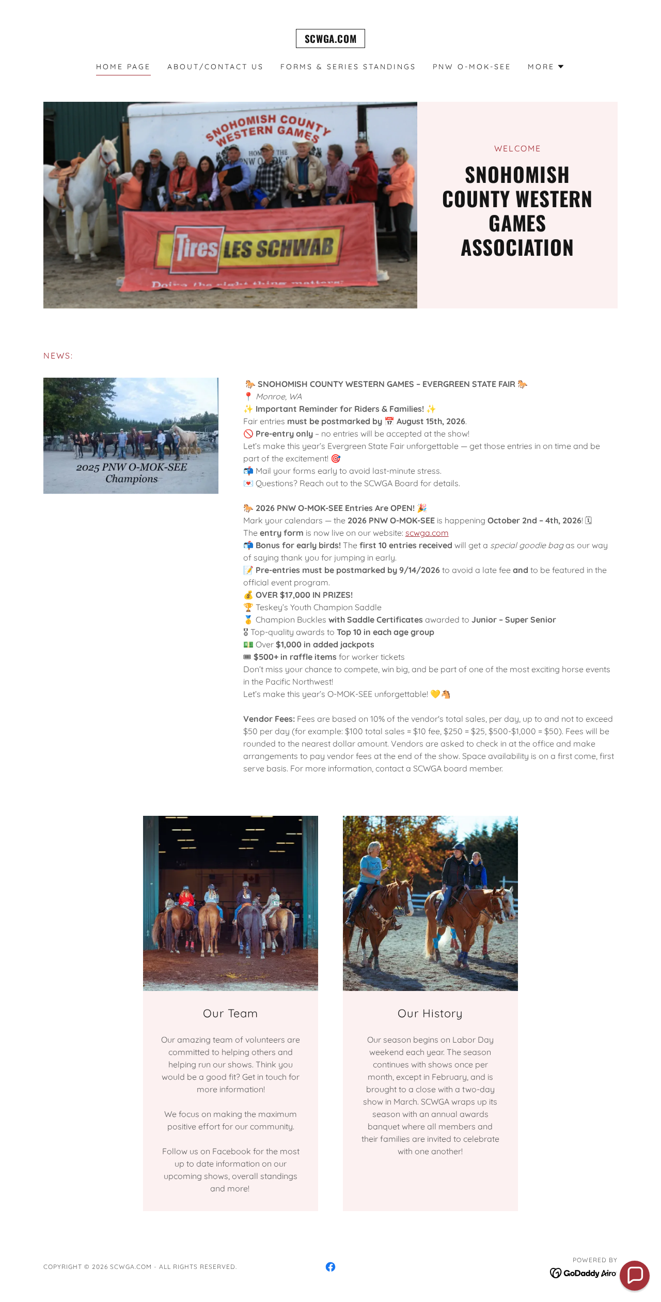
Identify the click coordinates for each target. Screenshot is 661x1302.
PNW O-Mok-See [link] (472, 66)
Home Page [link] (123, 66)
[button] (546, 66)
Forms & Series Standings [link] (348, 66)
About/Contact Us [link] (215, 66)
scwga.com (427, 533)
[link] (330, 40)
